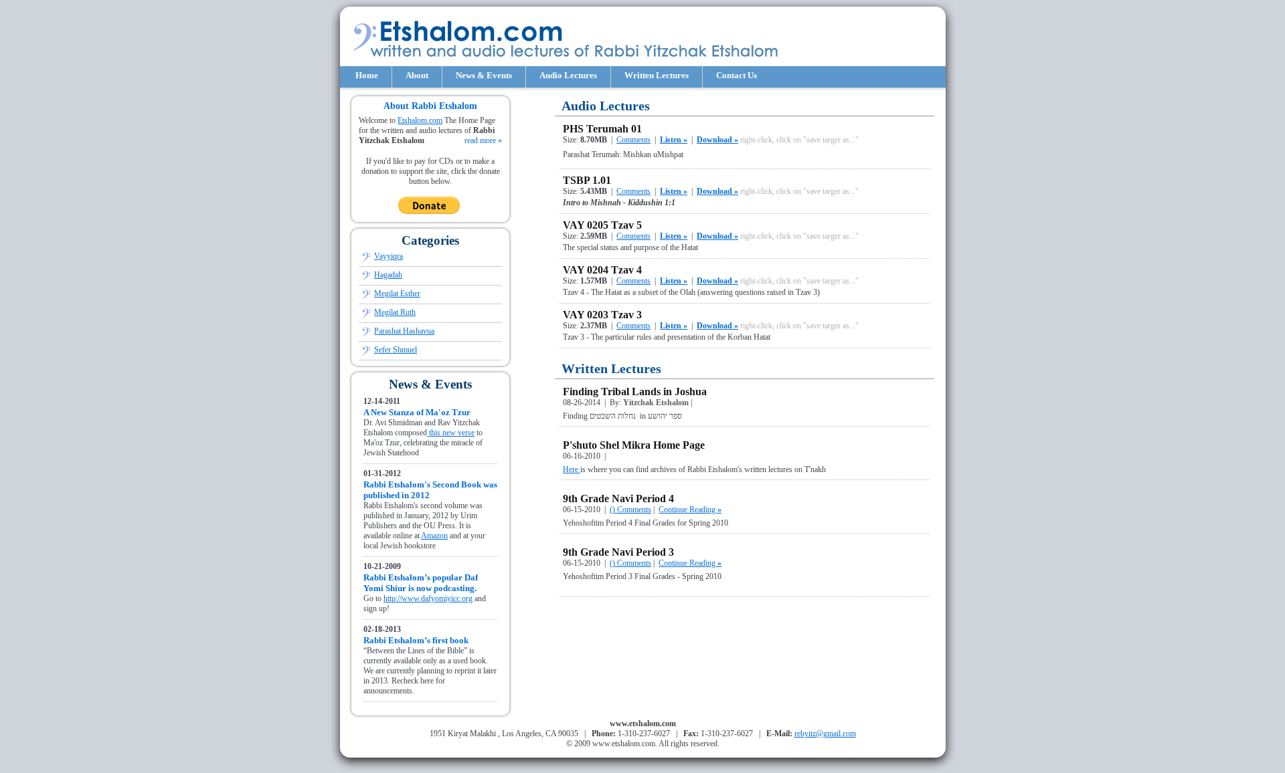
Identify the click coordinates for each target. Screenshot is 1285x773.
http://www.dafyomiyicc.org (428, 598)
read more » (483, 140)
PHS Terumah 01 (602, 128)
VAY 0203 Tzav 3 (602, 314)
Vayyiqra (388, 256)
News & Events (484, 75)
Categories (430, 240)
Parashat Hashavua (404, 331)
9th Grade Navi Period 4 (618, 498)
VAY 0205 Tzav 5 (602, 225)
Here (571, 469)
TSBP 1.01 (587, 180)
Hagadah (388, 275)
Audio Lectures (568, 75)
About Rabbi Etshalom (430, 106)
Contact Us (736, 75)
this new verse (452, 432)
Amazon (434, 535)
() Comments (630, 509)
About (417, 75)
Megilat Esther (397, 293)
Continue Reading (690, 509)
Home (366, 75)
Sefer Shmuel (395, 349)
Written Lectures (656, 75)
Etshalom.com (420, 120)
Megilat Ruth (395, 312)
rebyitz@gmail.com (825, 733)
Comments (633, 139)
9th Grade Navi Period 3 (618, 552)
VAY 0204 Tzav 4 (602, 269)
